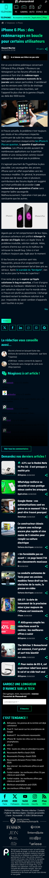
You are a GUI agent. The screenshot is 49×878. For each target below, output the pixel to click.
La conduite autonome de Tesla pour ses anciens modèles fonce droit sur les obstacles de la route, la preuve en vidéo (33, 580)
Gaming (24, 12)
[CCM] (35, 827)
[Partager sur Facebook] (12, 327)
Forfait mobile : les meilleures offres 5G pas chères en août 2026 (26, 773)
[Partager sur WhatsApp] (36, 327)
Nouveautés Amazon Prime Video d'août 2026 (24, 761)
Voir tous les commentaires (16, 448)
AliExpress (22, 475)
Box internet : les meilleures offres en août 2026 (25, 767)
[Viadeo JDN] (13, 843)
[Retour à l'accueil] (24, 1)
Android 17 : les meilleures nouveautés (23, 735)
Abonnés (25, 802)
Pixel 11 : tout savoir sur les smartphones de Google (26, 730)
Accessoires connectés (21, 17)
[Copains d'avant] (35, 838)
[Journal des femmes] (13, 827)
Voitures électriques (26, 547)
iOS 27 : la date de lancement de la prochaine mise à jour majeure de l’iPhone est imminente (32, 605)
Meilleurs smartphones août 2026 (22, 784)
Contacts (41, 810)
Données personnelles (35, 813)
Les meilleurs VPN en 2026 (18, 788)
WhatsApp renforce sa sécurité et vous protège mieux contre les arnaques (32, 486)
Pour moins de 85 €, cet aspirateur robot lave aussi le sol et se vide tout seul (33, 668)
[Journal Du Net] (13, 832)
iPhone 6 (6, 321)
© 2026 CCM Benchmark (33, 815)
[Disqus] (24, 412)
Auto (31, 12)
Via (46, 309)
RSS (44, 802)
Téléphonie (6, 12)
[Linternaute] (35, 832)
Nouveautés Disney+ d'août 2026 (21, 756)
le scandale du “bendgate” (29, 270)
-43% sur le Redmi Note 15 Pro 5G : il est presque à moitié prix (32, 467)
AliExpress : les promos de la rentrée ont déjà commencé (26, 724)
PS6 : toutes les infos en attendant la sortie (25, 749)
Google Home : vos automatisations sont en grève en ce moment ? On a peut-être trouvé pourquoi (32, 506)
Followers (15, 802)
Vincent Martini (8, 48)
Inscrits (35, 802)
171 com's (40, 48)
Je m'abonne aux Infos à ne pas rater (25, 57)
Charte (8, 815)
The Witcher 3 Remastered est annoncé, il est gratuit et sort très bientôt (32, 649)
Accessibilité (17, 815)
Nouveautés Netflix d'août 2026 (21, 752)
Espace (39, 12)
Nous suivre (44, 327)
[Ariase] (35, 843)
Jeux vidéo (22, 657)
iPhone (45, 17)
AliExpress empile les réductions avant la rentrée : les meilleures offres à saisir (31, 628)
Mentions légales (19, 813)
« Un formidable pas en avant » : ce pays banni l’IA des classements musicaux (32, 558)
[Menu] (2, 1)
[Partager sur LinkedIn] (20, 327)
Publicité (8, 813)
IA (18, 566)
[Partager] (46, 49)
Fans (5, 802)
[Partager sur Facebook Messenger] (28, 327)
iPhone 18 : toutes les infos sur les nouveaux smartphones (26, 740)
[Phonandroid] (6, 852)
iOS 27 (10, 745)
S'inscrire (24, 708)
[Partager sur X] (4, 327)
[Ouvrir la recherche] (46, 1)
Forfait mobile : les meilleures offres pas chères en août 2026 (24, 779)
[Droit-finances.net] (13, 838)
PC (16, 12)
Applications (36, 17)
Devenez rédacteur (29, 810)
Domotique (22, 516)
